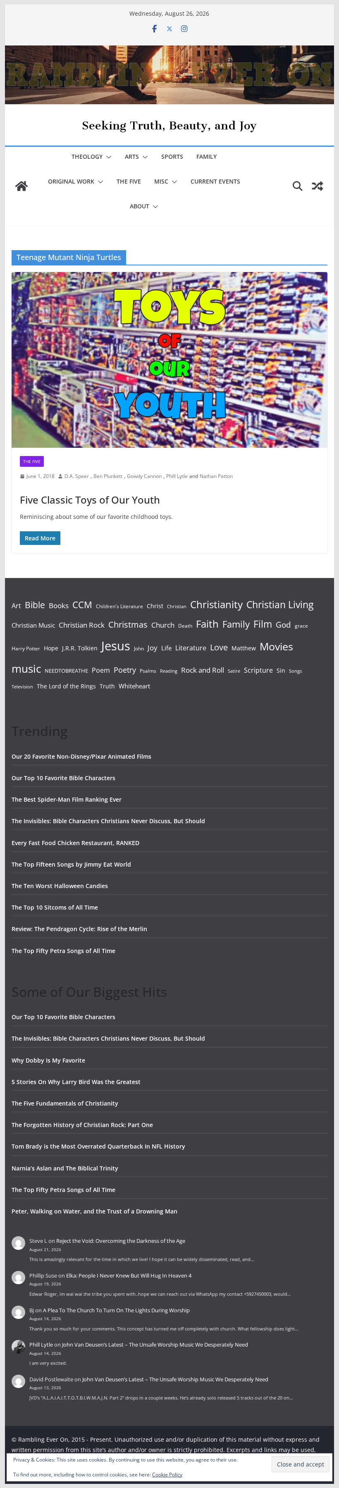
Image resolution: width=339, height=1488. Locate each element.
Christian (176, 606)
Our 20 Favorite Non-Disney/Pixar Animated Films (81, 756)
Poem (101, 670)
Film (262, 624)
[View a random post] (317, 186)
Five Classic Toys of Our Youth (90, 499)
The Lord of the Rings (66, 686)
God (283, 624)
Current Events (215, 181)
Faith (207, 624)
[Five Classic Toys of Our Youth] (169, 360)
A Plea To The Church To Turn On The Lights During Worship (116, 1310)
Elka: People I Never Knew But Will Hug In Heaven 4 (128, 1275)
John (139, 648)
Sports (172, 156)
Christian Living (279, 604)
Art (16, 605)
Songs (295, 671)
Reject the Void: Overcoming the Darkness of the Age (120, 1240)
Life (166, 648)
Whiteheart (134, 686)
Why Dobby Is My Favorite (48, 1060)
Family (206, 156)
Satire (234, 671)
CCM (82, 605)
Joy (153, 647)
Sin (281, 670)
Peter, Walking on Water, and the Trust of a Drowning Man (94, 1211)
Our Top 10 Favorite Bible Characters (63, 778)
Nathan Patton (216, 476)
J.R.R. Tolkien (80, 648)
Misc (161, 181)
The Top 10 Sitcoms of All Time (55, 907)
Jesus (115, 646)
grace (301, 625)
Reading (168, 671)
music (26, 668)
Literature (190, 647)
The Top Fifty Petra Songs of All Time (63, 951)
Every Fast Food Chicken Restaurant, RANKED (75, 843)
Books (59, 605)
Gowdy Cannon (144, 476)
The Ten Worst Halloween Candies (60, 886)
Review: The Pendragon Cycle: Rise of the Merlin (79, 929)
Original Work (71, 181)
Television (22, 686)
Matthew (244, 648)
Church (162, 625)
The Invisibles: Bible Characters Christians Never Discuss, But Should (108, 821)
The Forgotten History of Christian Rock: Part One (82, 1125)
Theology (87, 156)
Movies (276, 646)
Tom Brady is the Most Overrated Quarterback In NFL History (98, 1146)
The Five (129, 181)
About (139, 206)
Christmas (128, 624)
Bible (35, 605)
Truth (107, 686)
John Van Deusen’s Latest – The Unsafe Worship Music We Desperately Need (155, 1344)
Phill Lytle (177, 476)
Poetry (125, 670)
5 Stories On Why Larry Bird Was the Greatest (76, 1082)
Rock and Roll (202, 670)
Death (185, 625)
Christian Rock (82, 625)
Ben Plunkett (107, 476)
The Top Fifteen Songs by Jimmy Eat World (71, 864)
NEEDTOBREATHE (66, 670)
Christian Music (33, 625)
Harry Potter (26, 648)
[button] (107, 157)
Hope (51, 648)
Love (219, 647)
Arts (132, 156)
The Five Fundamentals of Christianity (65, 1103)
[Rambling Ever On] (169, 51)
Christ (155, 606)
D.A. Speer (76, 476)
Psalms (148, 670)
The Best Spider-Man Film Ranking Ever (67, 799)
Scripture (258, 670)
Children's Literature (119, 606)
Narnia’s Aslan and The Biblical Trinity (65, 1168)
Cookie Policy (167, 1474)
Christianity (216, 604)
